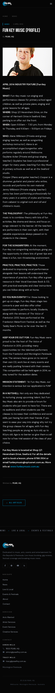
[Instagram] (11, 565)
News (14, 16)
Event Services (9, 627)
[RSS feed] (24, 565)
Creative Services (10, 632)
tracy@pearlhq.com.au (16, 661)
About (5, 599)
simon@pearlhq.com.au (16, 652)
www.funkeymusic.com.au (24, 466)
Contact (6, 604)
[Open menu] (51, 3)
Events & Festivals (42, 530)
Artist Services (9, 622)
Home (5, 16)
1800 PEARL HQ (12, 648)
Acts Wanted (8, 617)
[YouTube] (17, 565)
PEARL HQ (9, 36)
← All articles (14, 503)
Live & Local (18, 530)
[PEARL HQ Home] (7, 4)
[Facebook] (5, 565)
